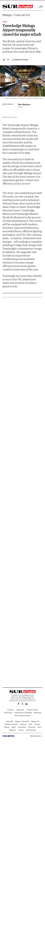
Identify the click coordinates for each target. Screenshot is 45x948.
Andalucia (23, 724)
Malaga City (35, 721)
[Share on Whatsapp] (4, 59)
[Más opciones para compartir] (8, 59)
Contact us (10, 710)
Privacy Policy (8, 713)
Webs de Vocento (35, 736)
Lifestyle (6, 727)
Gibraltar (37, 724)
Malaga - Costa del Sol (16, 15)
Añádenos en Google (21, 60)
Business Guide (31, 730)
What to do (32, 727)
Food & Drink (22, 727)
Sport (39, 727)
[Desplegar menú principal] (40, 6)
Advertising (37, 713)
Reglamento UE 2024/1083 (23, 713)
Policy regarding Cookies (22, 715)
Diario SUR (9, 721)
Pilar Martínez (24, 104)
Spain (30, 724)
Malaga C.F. (12, 730)
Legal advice (20, 710)
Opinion (21, 730)
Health (14, 727)
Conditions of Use (32, 710)
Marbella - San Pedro (11, 724)
